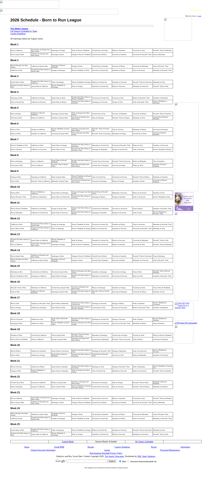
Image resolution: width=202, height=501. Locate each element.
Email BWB (59, 447)
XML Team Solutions (146, 456)
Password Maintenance (170, 450)
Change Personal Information (43, 450)
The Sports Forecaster (114, 456)
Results (91, 447)
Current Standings (18, 34)
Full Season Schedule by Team (23, 31)
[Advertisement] (106, 491)
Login (199, 16)
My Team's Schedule (144, 441)
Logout (107, 450)
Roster (154, 447)
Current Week (68, 441)
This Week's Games (19, 29)
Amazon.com (196, 10)
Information (185, 447)
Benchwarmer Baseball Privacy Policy (106, 453)
